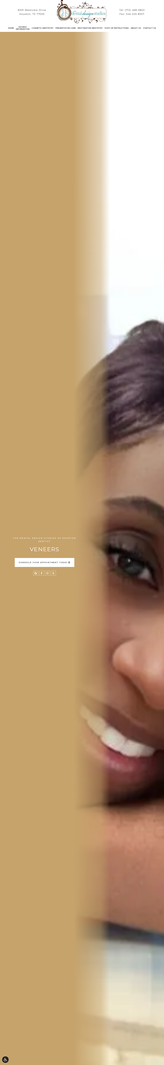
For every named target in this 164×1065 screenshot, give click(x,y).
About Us (136, 28)
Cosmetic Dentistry (42, 28)
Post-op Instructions (117, 28)
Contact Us (149, 28)
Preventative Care (65, 28)
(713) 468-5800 (135, 10)
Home (11, 28)
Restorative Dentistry (90, 28)
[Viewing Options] (5, 1059)
